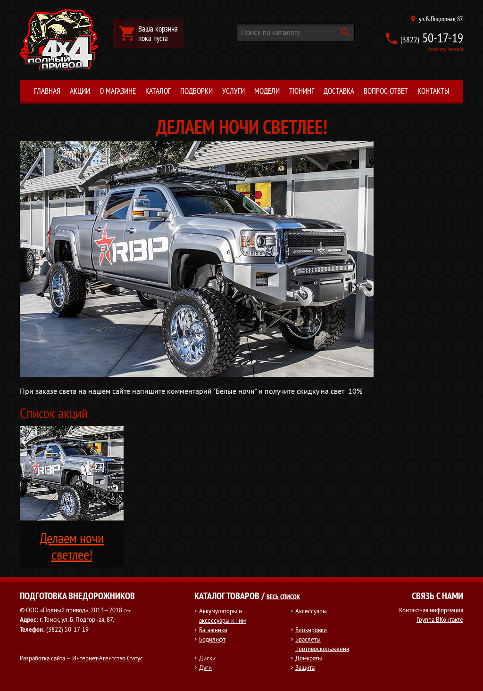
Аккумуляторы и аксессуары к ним (222, 615)
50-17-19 (431, 38)
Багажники (213, 630)
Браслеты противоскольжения (322, 643)
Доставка (339, 91)
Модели (267, 91)
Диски (207, 658)
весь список (283, 597)
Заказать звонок (445, 49)
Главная (47, 91)
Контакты (433, 91)
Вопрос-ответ (386, 91)
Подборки (196, 91)
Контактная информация (431, 610)
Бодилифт (212, 639)
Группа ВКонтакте (439, 619)
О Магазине (118, 91)
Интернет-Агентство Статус (107, 658)
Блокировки (311, 630)
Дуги (205, 667)
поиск (345, 32)
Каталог (158, 91)
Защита (305, 667)
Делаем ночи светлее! (72, 546)
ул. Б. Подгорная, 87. (441, 19)
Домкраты (308, 658)
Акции (80, 91)
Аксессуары (311, 611)
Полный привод (59, 40)
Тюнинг (301, 91)
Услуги (233, 91)
